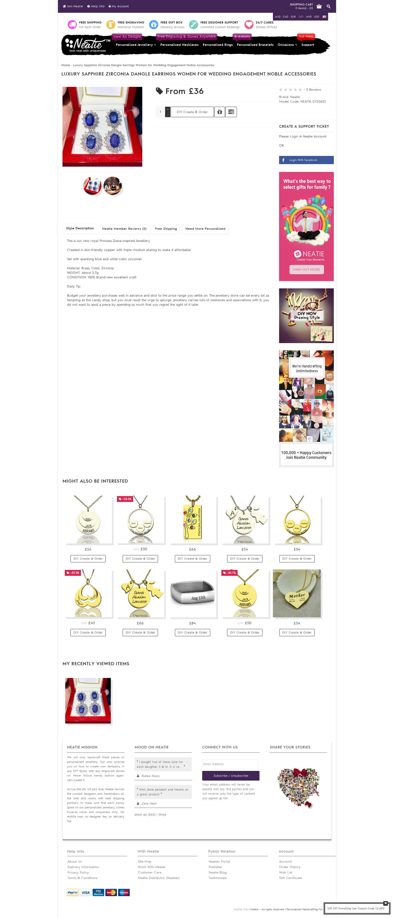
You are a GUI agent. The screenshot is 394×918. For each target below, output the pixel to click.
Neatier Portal (219, 861)
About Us (74, 861)
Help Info (97, 6)
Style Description (80, 228)
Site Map (144, 861)
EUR (293, 16)
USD (316, 16)
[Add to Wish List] (219, 112)
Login (294, 136)
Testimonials (218, 878)
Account (285, 861)
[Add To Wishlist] (106, 718)
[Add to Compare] (231, 112)
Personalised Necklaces (179, 41)
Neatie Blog (218, 872)
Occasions (286, 45)
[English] (324, 17)
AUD (277, 16)
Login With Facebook (303, 160)
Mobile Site (241, 909)
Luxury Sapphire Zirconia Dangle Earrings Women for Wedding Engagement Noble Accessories (143, 65)
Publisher (215, 867)
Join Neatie (74, 6)
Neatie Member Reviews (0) (124, 228)
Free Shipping (166, 228)
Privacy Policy (78, 872)
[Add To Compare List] (97, 718)
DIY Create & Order (88, 558)
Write (162, 814)
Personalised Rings (218, 45)
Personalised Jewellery (133, 41)
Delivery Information (83, 867)
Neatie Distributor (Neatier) (159, 878)
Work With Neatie (151, 867)
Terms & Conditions (82, 878)
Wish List (285, 872)
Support (306, 41)
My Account (120, 6)
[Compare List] (97, 538)
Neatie (295, 97)
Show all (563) (145, 814)
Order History (290, 867)
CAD (285, 16)
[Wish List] (106, 538)
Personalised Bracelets (254, 41)
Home (65, 65)
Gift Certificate (290, 878)
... (182, 766)
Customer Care (149, 872)
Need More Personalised (205, 228)
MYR (308, 16)
